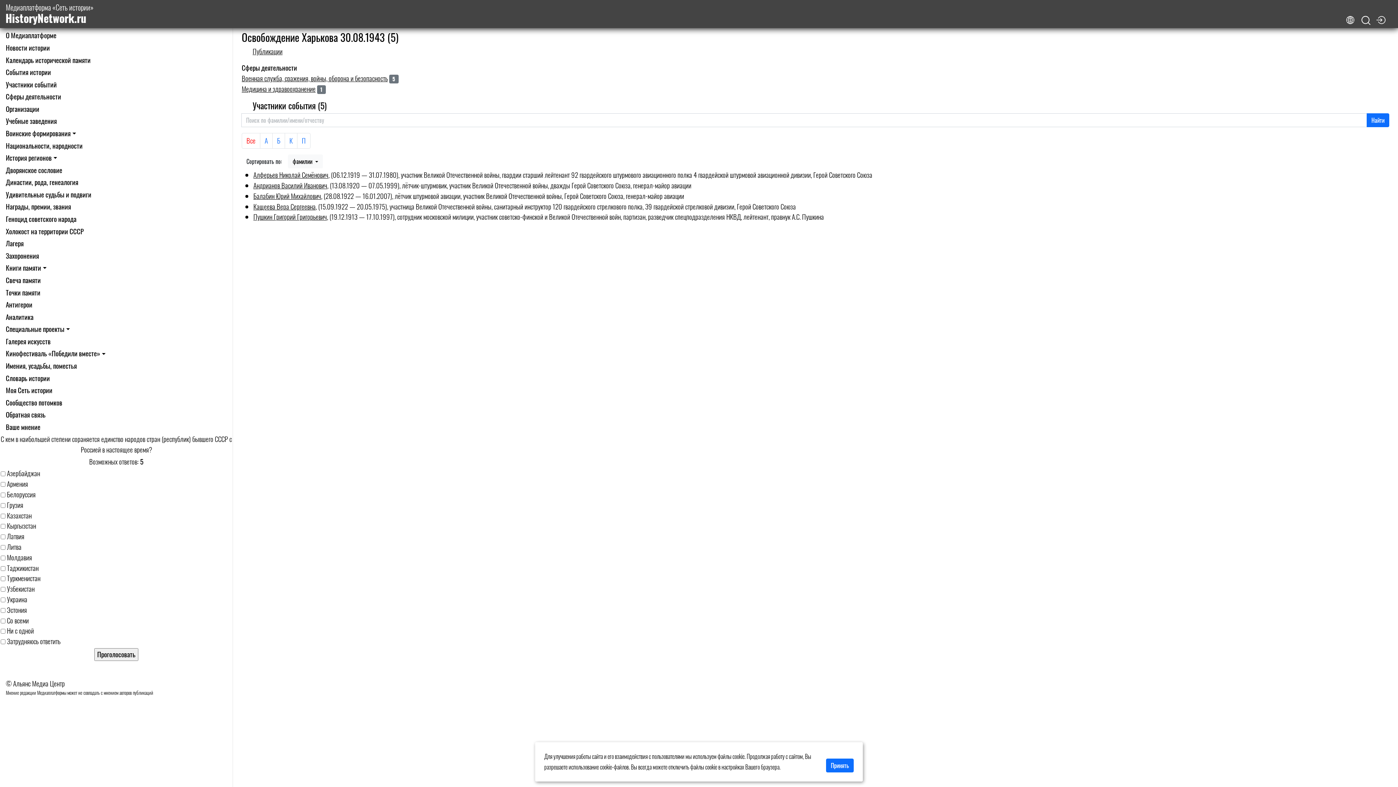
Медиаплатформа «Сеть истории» (49, 14)
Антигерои (19, 304)
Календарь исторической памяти (48, 60)
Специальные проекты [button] (35, 329)
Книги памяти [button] (23, 267)
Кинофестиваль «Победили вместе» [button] (53, 353)
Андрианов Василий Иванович (290, 185)
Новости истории (28, 47)
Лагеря (15, 243)
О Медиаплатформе (31, 35)
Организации (22, 108)
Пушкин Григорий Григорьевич (290, 216)
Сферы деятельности (33, 96)
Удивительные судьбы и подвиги (48, 194)
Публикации (268, 51)
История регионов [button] (29, 157)
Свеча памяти (23, 280)
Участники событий (31, 84)
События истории (28, 72)
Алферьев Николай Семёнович (290, 174)
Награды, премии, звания (38, 206)
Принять (840, 765)
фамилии (303, 161)
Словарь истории (28, 378)
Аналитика (19, 317)
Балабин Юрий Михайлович (287, 196)
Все (251, 140)
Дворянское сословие (34, 170)
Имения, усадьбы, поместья (41, 365)
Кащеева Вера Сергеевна (284, 206)
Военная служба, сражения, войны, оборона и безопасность (315, 78)
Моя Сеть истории (29, 390)
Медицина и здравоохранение (279, 88)
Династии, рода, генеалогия (42, 182)
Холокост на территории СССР (45, 231)
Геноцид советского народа (41, 219)
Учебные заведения (31, 120)
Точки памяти (23, 292)
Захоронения (22, 255)
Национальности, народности (44, 145)
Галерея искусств (28, 341)
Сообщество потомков (34, 402)
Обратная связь (26, 414)
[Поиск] (1366, 20)
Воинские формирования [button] (38, 133)
